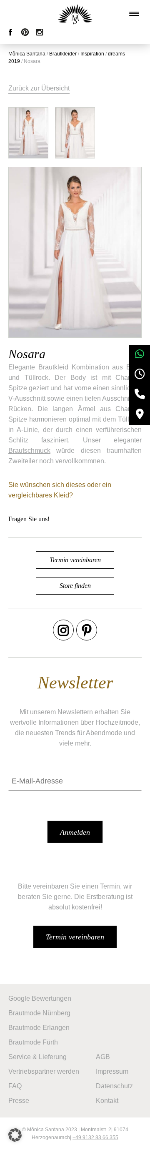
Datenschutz (114, 1086)
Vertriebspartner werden (43, 1071)
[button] (15, 1135)
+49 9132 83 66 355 (95, 1137)
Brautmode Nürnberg (39, 1013)
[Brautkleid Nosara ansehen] (28, 132)
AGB (103, 1056)
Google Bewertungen (39, 998)
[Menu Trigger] (134, 13)
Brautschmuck (29, 450)
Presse (18, 1100)
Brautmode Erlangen (39, 1027)
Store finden (75, 585)
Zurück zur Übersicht (39, 88)
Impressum (112, 1071)
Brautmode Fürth (33, 1042)
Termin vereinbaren (75, 559)
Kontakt (107, 1100)
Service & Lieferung (37, 1056)
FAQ (15, 1086)
